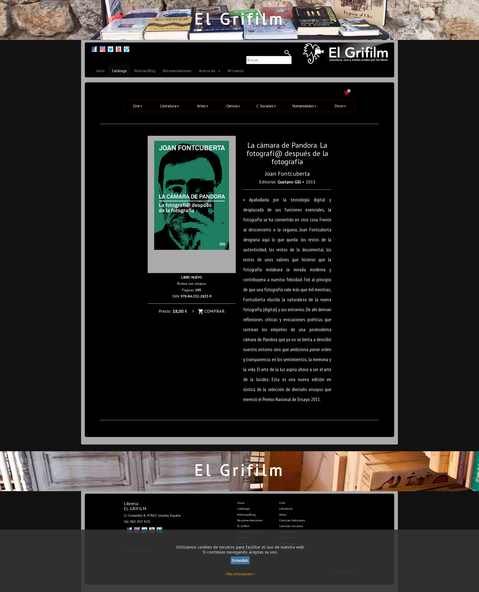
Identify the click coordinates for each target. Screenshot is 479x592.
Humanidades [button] (303, 106)
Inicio (100, 70)
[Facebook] (94, 48)
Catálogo (119, 70)
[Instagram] (102, 48)
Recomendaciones (177, 70)
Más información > (240, 574)
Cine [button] (136, 106)
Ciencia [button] (232, 106)
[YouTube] (118, 48)
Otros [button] (339, 106)
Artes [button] (201, 106)
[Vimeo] (126, 48)
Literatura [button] (168, 106)
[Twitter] (110, 48)
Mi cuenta (235, 70)
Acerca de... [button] (208, 70)
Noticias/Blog (144, 70)
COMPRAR (214, 311)
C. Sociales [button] (264, 106)
